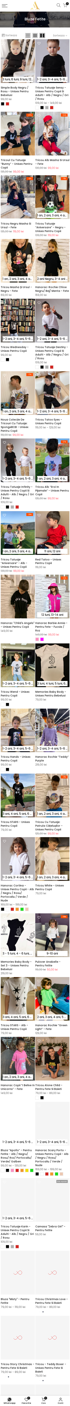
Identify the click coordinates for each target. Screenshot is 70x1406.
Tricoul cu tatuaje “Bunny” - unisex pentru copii (16, 163)
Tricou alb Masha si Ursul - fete (52, 162)
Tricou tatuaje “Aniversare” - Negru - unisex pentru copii (50, 227)
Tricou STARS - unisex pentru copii (15, 824)
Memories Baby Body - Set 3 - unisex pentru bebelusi (16, 965)
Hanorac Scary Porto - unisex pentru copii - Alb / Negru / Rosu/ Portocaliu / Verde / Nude (52, 1157)
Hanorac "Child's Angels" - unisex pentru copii (17, 625)
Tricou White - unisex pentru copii (49, 887)
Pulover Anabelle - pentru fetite (47, 963)
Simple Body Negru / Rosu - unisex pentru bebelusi (15, 91)
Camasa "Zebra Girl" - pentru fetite (50, 1228)
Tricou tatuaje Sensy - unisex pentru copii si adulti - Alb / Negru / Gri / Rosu (51, 93)
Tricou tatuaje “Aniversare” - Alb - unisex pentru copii (14, 563)
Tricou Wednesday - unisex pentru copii (15, 349)
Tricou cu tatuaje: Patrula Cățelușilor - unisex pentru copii (49, 825)
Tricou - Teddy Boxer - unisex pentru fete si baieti (50, 1367)
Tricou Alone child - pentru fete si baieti (48, 1087)
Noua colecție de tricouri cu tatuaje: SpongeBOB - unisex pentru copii (14, 425)
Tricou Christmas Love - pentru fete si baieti (51, 1301)
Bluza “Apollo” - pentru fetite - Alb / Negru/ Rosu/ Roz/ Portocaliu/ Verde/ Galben (16, 1155)
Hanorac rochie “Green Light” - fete (51, 1027)
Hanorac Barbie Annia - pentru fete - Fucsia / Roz (51, 626)
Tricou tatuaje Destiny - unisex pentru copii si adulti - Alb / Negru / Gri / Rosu (51, 352)
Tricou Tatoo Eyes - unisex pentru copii (48, 421)
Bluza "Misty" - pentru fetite (15, 1301)
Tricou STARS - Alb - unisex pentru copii (14, 1027)
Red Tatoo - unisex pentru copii (48, 561)
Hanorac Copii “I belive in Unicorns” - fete (18, 1087)
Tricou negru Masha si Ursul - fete (16, 225)
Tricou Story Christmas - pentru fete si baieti (17, 1366)
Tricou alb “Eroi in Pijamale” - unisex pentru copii (52, 490)
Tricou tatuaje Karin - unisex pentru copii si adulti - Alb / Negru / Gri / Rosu (17, 1232)
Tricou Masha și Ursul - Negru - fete (16, 289)
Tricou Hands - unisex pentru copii (15, 758)
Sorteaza (11, 35)
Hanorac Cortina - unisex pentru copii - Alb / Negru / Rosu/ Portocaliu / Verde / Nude (17, 893)
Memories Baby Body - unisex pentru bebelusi (50, 693)
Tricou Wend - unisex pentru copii (15, 693)
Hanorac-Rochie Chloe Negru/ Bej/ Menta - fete (52, 289)
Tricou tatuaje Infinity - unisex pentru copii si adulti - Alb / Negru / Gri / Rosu (17, 492)
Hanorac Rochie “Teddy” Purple (52, 758)
